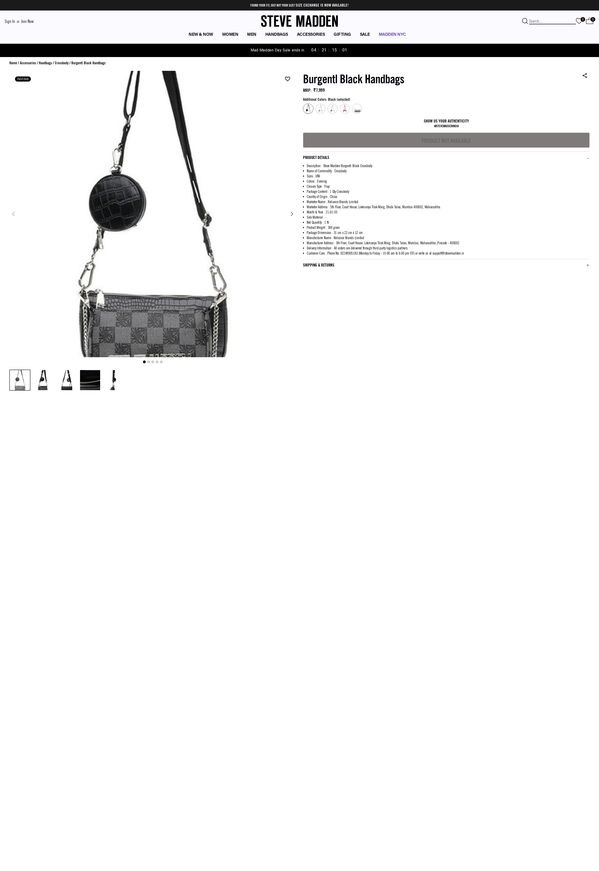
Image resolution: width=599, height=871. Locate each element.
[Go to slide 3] (152, 361)
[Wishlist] (287, 79)
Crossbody (62, 63)
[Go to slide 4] (157, 361)
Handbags (45, 63)
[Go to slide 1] (144, 361)
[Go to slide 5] (161, 361)
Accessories (28, 63)
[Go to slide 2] (148, 361)
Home (13, 63)
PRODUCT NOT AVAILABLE (446, 140)
